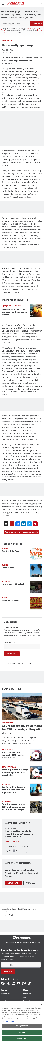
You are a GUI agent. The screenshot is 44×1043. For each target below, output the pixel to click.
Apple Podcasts (11, 846)
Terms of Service (12, 32)
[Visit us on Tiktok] (29, 983)
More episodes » (12, 841)
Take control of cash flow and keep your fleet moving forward (14, 312)
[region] (22, 1022)
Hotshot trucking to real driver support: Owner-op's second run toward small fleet (19, 834)
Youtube (25, 846)
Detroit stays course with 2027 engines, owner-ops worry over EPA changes (13, 807)
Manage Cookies (22, 1026)
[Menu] (3, 3)
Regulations (7, 722)
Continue (11, 654)
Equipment (6, 801)
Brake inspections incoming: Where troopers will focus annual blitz (15, 772)
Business (7, 40)
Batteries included (10, 600)
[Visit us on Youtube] (18, 983)
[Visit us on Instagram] (24, 983)
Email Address (10, 642)
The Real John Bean (11, 551)
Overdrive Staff (8, 50)
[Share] (17, 523)
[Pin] (35, 523)
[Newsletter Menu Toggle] (40, 3)
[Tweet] (29, 523)
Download (13, 883)
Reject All (22, 1032)
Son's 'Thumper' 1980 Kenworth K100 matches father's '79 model (13, 755)
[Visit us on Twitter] (8, 983)
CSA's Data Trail (9, 767)
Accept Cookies (22, 1039)
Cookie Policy (9, 1021)
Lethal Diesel (8, 567)
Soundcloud (20, 851)
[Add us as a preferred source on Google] (12, 523)
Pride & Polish (8, 750)
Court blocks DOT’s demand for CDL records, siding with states (22, 729)
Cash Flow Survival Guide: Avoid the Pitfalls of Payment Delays (21, 873)
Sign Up (8, 972)
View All (30, 883)
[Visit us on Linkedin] (13, 983)
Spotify (9, 851)
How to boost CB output (13, 584)
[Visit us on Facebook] (3, 983)
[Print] (6, 523)
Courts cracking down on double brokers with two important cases (13, 790)
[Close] (41, 1004)
